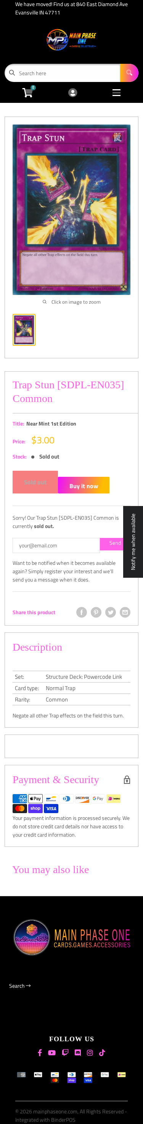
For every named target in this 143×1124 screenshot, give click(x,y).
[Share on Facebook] (81, 612)
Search (17, 986)
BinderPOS (63, 1120)
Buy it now (83, 485)
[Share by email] (125, 612)
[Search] (129, 73)
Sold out (35, 482)
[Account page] (72, 93)
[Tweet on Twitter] (110, 612)
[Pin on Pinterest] (96, 612)
